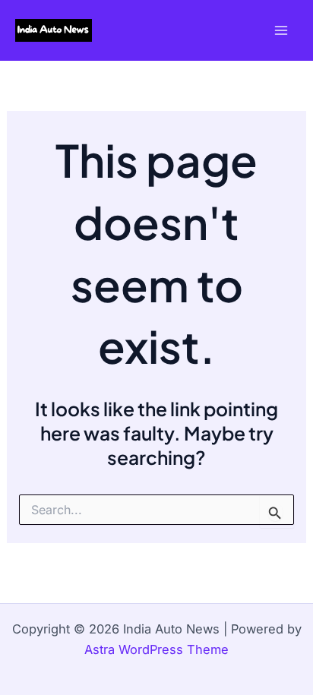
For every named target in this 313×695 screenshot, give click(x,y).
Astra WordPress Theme (156, 649)
